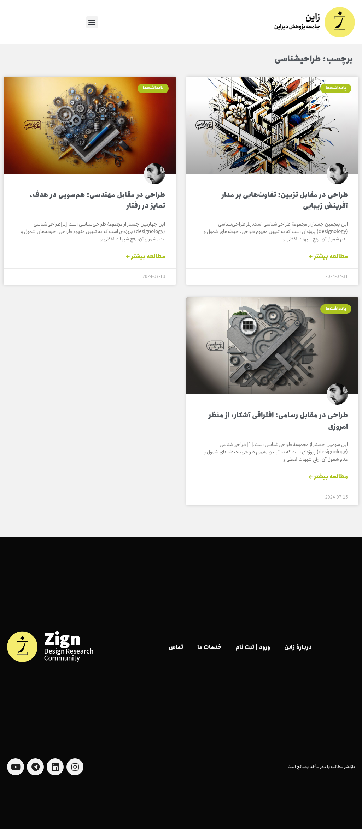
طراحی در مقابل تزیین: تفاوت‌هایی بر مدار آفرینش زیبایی (285, 201)
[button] (92, 22)
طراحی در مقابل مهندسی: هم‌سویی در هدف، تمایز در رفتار (97, 201)
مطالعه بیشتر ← (328, 256)
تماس (176, 647)
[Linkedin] (55, 766)
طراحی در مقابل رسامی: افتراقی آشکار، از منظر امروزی (278, 421)
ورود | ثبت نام (253, 647)
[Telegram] (35, 766)
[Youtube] (15, 766)
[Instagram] (74, 766)
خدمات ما (209, 647)
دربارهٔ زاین (298, 647)
